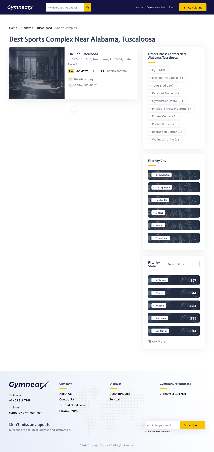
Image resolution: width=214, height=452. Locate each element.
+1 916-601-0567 (85, 85)
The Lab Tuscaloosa (83, 54)
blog (172, 7)
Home (13, 28)
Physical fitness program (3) (171, 108)
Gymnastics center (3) (167, 101)
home (139, 7)
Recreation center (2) (167, 131)
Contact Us (67, 399)
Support (115, 399)
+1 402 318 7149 (20, 400)
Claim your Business (173, 393)
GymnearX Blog (120, 393)
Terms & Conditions (72, 405)
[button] (159, 341)
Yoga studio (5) (162, 85)
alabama (27, 28)
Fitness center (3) (164, 116)
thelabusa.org (83, 79)
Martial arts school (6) (167, 77)
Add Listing (194, 7)
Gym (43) (158, 70)
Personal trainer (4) (165, 93)
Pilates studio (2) (164, 124)
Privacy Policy (68, 411)
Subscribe (190, 425)
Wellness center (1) (165, 139)
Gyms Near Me (156, 7)
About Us (65, 393)
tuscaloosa (44, 28)
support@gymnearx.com (26, 412)
